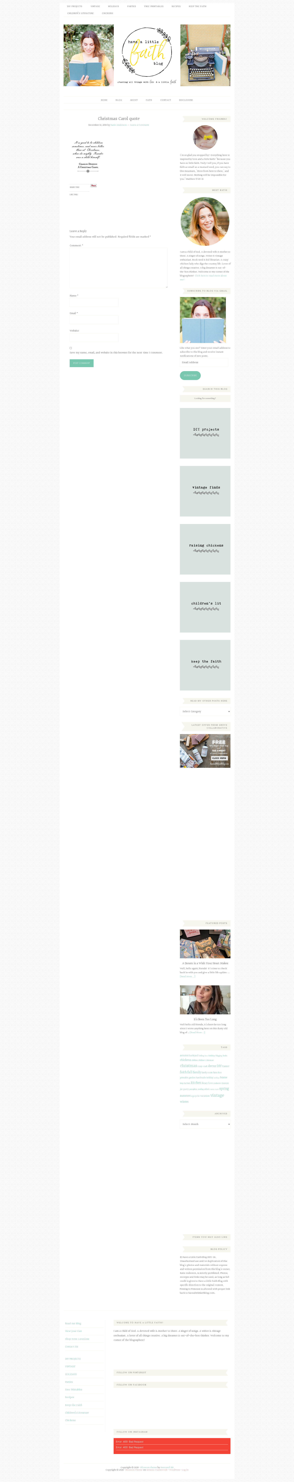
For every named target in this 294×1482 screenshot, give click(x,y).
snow (217, 1089)
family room (207, 1072)
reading (201, 1089)
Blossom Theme (134, 1470)
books (225, 1055)
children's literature (206, 1060)
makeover (217, 1083)
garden (192, 1078)
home (223, 1077)
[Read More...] (187, 977)
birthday (211, 1055)
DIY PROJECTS (73, 1359)
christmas (188, 1066)
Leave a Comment (139, 125)
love (210, 1083)
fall (189, 1072)
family (197, 1072)
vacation (205, 1096)
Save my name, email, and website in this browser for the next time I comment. (116, 352)
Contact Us (71, 1346)
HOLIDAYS (71, 1374)
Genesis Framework (156, 1470)
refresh (207, 1089)
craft (205, 1066)
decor (212, 1066)
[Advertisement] (203, 821)
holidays (216, 1078)
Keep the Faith (73, 1405)
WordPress (174, 1470)
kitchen (196, 1083)
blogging (219, 1055)
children (195, 1060)
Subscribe (190, 375)
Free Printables (73, 1389)
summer (185, 1095)
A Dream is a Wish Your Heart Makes (205, 963)
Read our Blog (73, 1323)
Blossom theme (149, 1467)
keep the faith (185, 1083)
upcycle (195, 1096)
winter (184, 1101)
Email (74, 313)
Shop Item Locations (77, 1339)
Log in (185, 1470)
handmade (201, 1078)
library (205, 1083)
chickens (185, 1060)
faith (183, 1072)
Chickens (70, 1420)
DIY (219, 1066)
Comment (76, 245)
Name (74, 296)
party (186, 1089)
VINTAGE (70, 1366)
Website (74, 331)
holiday (210, 1078)
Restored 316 (167, 1467)
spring (224, 1089)
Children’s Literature (77, 1413)
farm (215, 1072)
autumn (184, 1055)
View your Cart (73, 1331)
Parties (69, 1382)
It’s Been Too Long (205, 1019)
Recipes (69, 1397)
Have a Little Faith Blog (147, 55)
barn (206, 1056)
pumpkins (193, 1089)
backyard (193, 1055)
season (212, 1089)
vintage (217, 1095)
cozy (200, 1066)
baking (201, 1055)
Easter (225, 1066)
